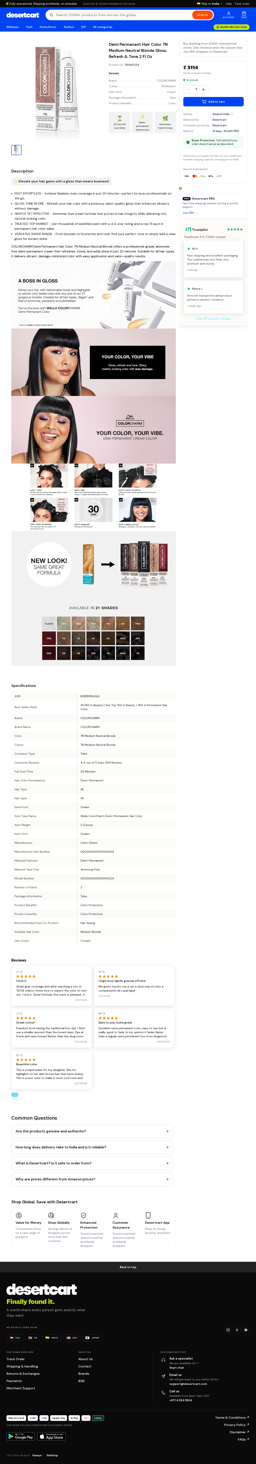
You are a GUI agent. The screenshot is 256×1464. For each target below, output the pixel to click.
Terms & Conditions (232, 1417)
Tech (29, 27)
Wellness (12, 27)
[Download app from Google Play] (20, 1436)
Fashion (69, 27)
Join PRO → (190, 213)
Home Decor (48, 27)
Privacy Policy (237, 1425)
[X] (237, 1330)
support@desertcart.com (188, 1384)
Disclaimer (240, 1432)
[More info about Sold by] (232, 114)
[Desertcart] (22, 15)
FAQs (244, 1439)
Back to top (128, 1267)
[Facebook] (246, 1330)
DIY (83, 27)
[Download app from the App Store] (51, 1436)
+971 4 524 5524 (180, 1400)
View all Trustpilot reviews (213, 318)
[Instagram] (228, 1330)
